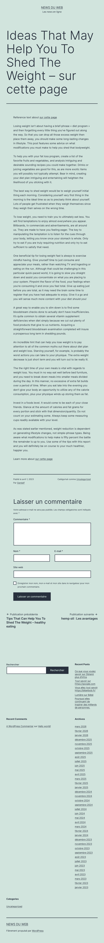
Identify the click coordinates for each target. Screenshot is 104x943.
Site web (18, 567)
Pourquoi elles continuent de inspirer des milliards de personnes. (86, 703)
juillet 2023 (80, 861)
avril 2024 (80, 822)
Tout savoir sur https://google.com (85, 682)
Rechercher (12, 664)
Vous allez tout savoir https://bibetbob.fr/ (86, 689)
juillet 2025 (80, 761)
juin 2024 (80, 813)
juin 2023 (80, 865)
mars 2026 (80, 726)
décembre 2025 (83, 739)
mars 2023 (80, 878)
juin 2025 (80, 765)
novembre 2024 (83, 796)
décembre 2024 (83, 791)
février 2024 (81, 831)
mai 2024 (80, 817)
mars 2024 (80, 826)
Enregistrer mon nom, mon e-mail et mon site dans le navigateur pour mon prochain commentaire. (53, 585)
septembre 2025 (84, 752)
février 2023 (81, 883)
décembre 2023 (83, 839)
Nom (16, 551)
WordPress (38, 930)
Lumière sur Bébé (84, 695)
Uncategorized (83, 479)
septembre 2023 (84, 852)
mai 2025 (80, 770)
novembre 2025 (83, 744)
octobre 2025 (82, 748)
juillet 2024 (81, 809)
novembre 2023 (83, 844)
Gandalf (21, 482)
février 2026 (81, 731)
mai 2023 (80, 870)
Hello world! (44, 726)
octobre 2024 (82, 800)
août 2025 (80, 757)
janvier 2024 (81, 835)
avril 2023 (80, 874)
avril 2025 (80, 774)
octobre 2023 (82, 848)
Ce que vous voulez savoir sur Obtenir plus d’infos (85, 674)
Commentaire (21, 519)
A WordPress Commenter (19, 726)
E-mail (58, 551)
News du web (52, 7)
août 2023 (80, 857)
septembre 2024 (84, 804)
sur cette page (48, 117)
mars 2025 (80, 778)
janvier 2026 (81, 735)
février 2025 (81, 783)
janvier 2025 (81, 787)
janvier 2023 (81, 887)
